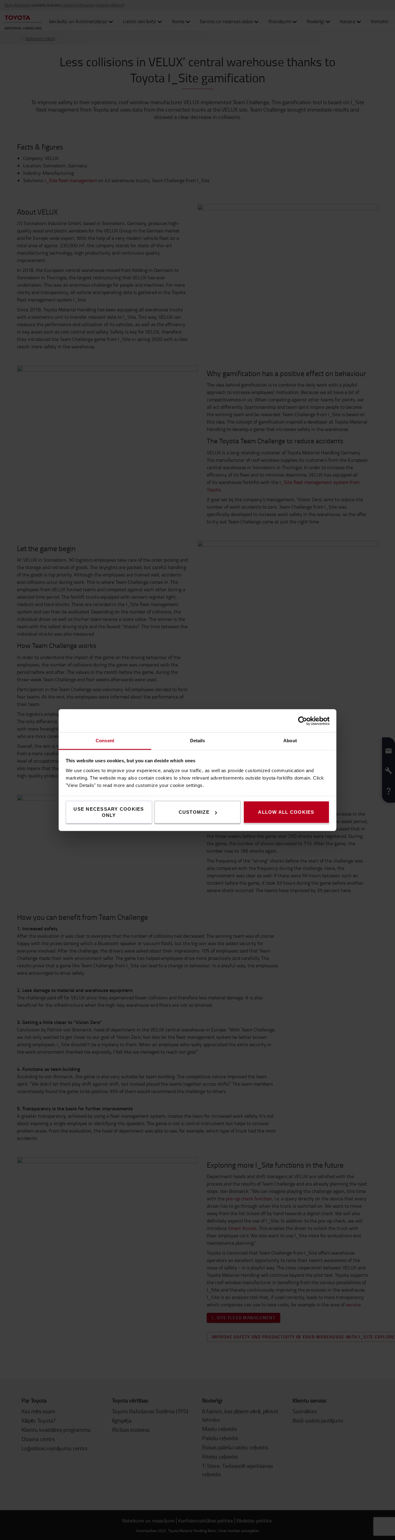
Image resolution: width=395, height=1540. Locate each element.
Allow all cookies (286, 812)
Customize (194, 812)
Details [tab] (197, 740)
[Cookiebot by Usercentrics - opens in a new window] (303, 720)
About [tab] (290, 740)
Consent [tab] (105, 740)
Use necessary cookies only (108, 812)
